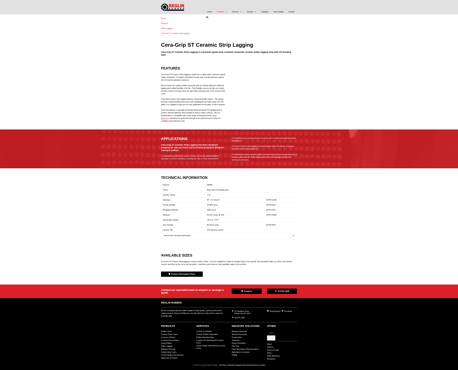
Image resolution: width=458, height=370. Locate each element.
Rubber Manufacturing (205, 337)
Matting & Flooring (168, 349)
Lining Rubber (166, 343)
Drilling (234, 355)
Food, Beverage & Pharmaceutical (245, 349)
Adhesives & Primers (169, 358)
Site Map (222, 365)
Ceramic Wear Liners (169, 334)
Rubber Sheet (166, 331)
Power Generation (239, 343)
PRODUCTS (168, 326)
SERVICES (202, 326)
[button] (225, 12)
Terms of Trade (273, 350)
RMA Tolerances (273, 356)
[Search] (271, 337)
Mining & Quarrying (239, 331)
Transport (235, 340)
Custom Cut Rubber (204, 331)
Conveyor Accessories (170, 340)
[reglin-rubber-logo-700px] (172, 7)
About (269, 344)
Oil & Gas (235, 346)
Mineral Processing (239, 334)
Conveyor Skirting (168, 337)
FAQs (269, 353)
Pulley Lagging (166, 346)
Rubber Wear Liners (169, 352)
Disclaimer (271, 359)
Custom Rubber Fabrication (207, 334)
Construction (237, 337)
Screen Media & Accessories (172, 355)
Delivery (270, 347)
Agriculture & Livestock (241, 352)
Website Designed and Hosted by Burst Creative (246, 365)
